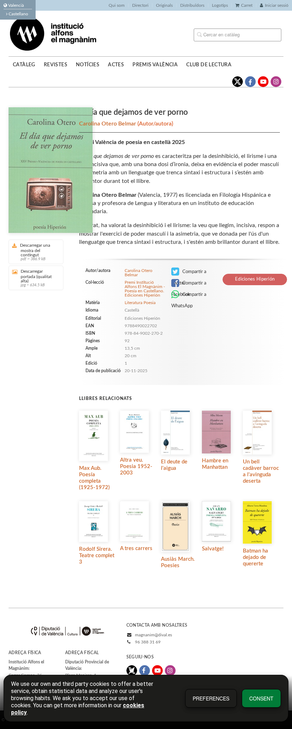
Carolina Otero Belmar (108, 124)
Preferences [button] (211, 698)
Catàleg (24, 64)
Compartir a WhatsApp (188, 296)
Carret (246, 5)
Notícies (87, 64)
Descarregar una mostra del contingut (35, 252)
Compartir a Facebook (188, 285)
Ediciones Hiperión (255, 279)
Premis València (155, 64)
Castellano (17, 14)
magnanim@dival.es (153, 635)
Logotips (220, 5)
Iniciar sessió (276, 5)
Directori (140, 5)
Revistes (55, 64)
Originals (164, 5)
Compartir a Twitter (188, 273)
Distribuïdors (192, 5)
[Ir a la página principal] (53, 33)
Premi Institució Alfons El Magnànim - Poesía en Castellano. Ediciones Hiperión (145, 288)
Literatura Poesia (140, 303)
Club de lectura (208, 64)
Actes (116, 64)
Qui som (117, 5)
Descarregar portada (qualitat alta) (36, 278)
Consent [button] (261, 698)
